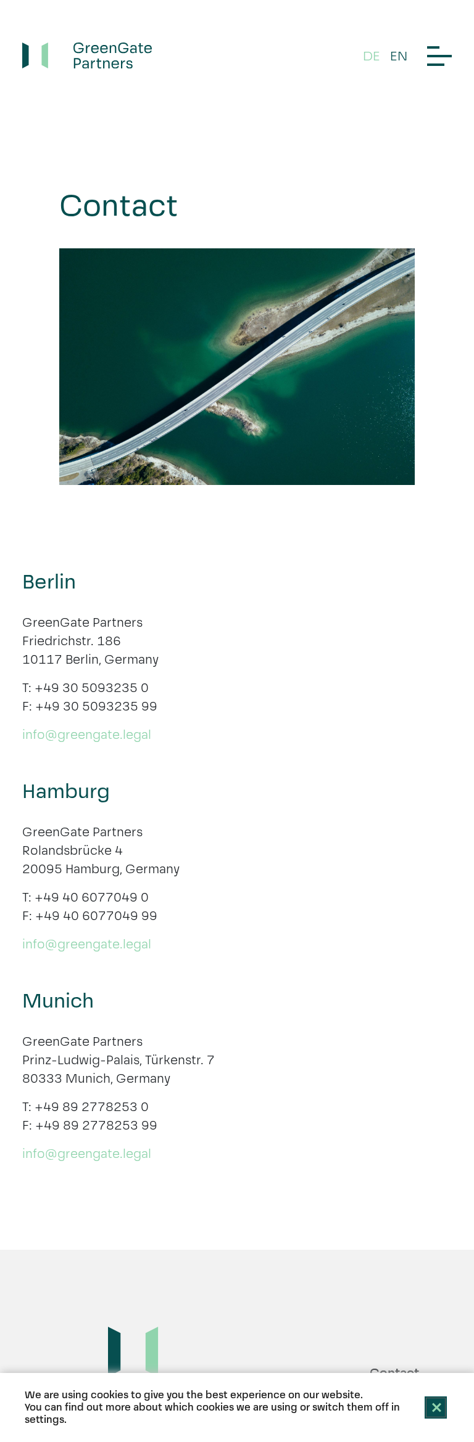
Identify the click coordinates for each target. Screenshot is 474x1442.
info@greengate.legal (86, 735)
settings (44, 1420)
